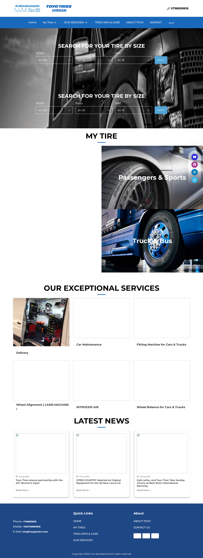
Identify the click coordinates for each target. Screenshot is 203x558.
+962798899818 (31, 526)
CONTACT (156, 22)
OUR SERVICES (83, 540)
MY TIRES (79, 527)
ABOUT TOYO (134, 22)
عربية (171, 22)
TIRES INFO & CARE (107, 22)
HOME (77, 521)
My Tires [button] (48, 22)
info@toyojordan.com (35, 531)
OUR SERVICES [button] (74, 22)
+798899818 (29, 521)
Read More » (22, 490)
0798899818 (179, 8)
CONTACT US (142, 527)
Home (32, 22)
